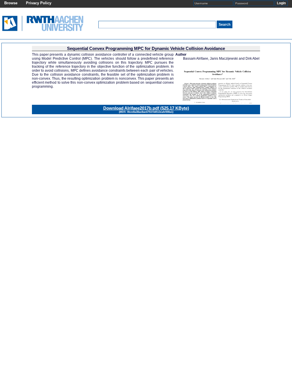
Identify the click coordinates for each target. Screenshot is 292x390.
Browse (10, 3)
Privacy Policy (38, 3)
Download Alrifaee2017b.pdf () (146, 108)
